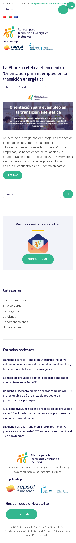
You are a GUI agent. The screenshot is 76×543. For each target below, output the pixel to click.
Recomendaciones (15, 322)
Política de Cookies (41, 535)
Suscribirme (38, 259)
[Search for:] (29, 9)
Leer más (13, 175)
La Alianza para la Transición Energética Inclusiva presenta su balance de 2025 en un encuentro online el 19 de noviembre (37, 431)
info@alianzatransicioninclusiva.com (49, 3)
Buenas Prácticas (14, 300)
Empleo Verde (12, 305)
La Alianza (9, 316)
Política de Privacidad (53, 531)
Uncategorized (13, 327)
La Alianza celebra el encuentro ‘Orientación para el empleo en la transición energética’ (35, 73)
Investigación (11, 311)
